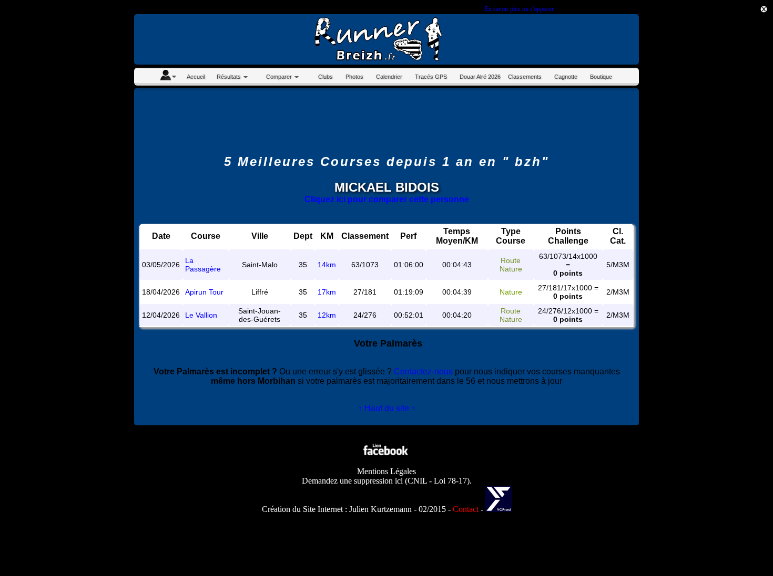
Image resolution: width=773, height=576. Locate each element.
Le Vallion (201, 315)
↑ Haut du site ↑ (386, 408)
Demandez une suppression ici (352, 480)
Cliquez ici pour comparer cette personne (386, 199)
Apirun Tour (204, 292)
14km (327, 264)
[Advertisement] (726, 186)
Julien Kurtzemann (380, 509)
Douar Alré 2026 (480, 77)
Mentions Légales (386, 471)
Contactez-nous (423, 371)
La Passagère (203, 264)
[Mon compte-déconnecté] (167, 77)
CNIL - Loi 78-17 (437, 480)
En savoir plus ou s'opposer (519, 9)
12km (327, 315)
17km (327, 292)
